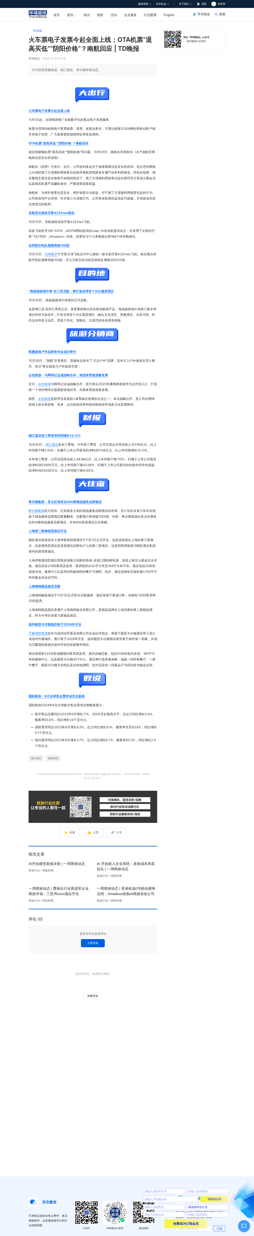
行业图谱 (150, 15)
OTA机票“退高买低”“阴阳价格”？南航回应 (59, 143)
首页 (56, 15)
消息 (204, 3)
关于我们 (184, 3)
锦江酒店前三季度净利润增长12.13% (55, 436)
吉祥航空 (51, 254)
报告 (100, 15)
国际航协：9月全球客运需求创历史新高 (57, 696)
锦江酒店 (51, 444)
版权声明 (106, 773)
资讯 (70, 15)
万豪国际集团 (38, 633)
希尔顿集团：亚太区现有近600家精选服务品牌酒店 (65, 502)
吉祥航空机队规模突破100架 (49, 245)
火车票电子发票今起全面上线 (49, 111)
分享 (116, 832)
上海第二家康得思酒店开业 (48, 531)
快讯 (87, 15)
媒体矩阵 (143, 3)
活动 (114, 15)
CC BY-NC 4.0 (92, 777)
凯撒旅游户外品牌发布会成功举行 (52, 352)
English (169, 15)
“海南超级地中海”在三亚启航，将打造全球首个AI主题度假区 (71, 291)
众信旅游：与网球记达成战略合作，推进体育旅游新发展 (68, 375)
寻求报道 (203, 14)
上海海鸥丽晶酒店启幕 (44, 586)
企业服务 (130, 15)
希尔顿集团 (36, 511)
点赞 (92, 832)
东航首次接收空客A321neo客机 (51, 213)
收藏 (69, 832)
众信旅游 (44, 384)
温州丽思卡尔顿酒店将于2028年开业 (55, 624)
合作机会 (161, 3)
